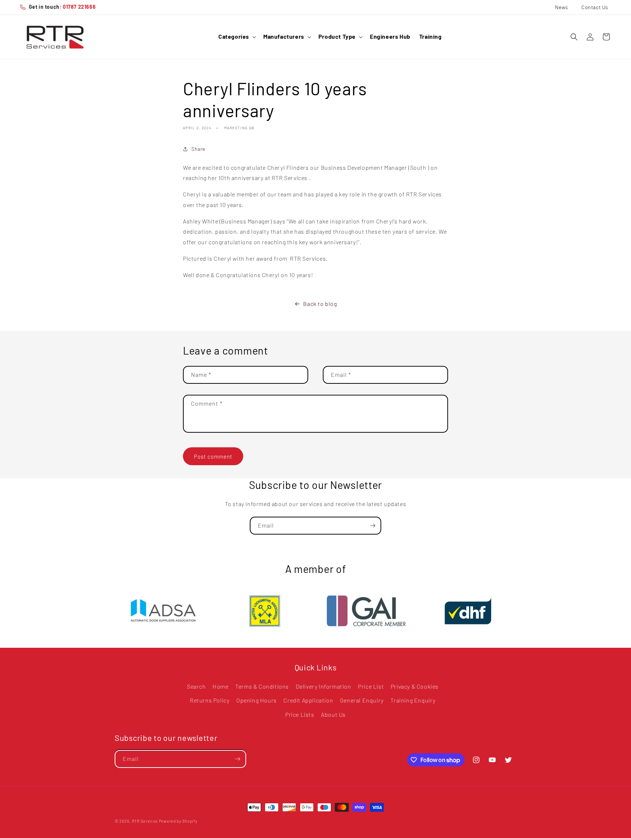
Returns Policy (209, 700)
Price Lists (299, 714)
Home (220, 686)
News (561, 7)
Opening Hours (256, 700)
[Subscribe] (372, 526)
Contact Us (594, 7)
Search (196, 686)
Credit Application (308, 700)
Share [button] (198, 149)
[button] (236, 36)
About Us (333, 714)
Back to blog (320, 303)
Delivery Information (323, 686)
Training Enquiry (413, 700)
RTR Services (145, 821)
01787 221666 (79, 7)
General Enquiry (362, 700)
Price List (371, 686)
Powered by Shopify (178, 821)
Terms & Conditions (262, 686)
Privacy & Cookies (415, 686)
